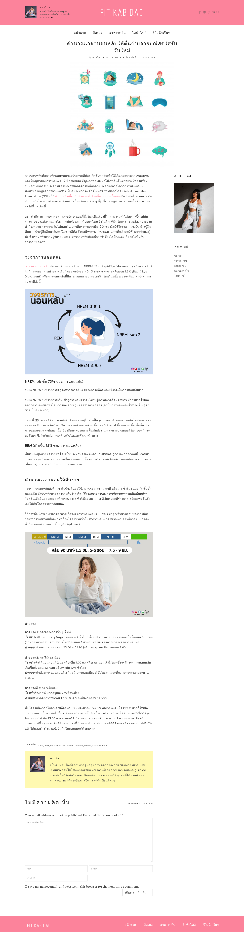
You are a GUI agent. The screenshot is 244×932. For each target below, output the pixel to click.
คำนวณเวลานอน (58, 745)
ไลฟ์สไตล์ (139, 32)
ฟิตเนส (98, 32)
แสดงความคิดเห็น (140, 803)
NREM (40, 745)
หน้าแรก (80, 32)
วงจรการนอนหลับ (37, 266)
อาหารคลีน (117, 32)
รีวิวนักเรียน (161, 32)
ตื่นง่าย (70, 745)
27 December (114, 57)
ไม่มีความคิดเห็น (47, 802)
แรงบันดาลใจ (181, 270)
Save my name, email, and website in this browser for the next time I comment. (83, 886)
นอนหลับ (79, 745)
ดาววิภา (45, 7)
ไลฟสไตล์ (131, 57)
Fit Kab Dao (122, 13)
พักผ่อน (87, 745)
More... (51, 17)
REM (47, 745)
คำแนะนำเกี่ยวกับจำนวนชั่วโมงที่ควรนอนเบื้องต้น (88, 196)
